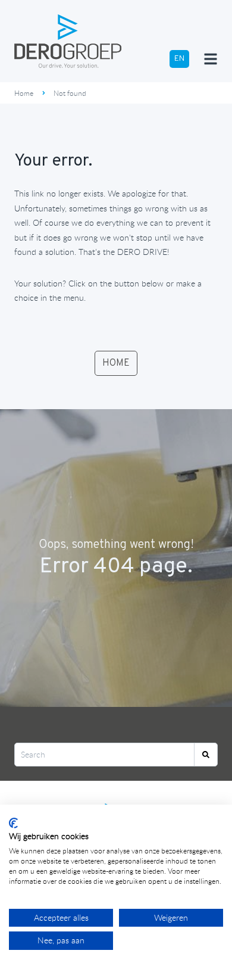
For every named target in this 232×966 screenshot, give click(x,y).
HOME (116, 363)
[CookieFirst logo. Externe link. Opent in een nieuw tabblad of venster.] (13, 823)
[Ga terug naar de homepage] (67, 41)
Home (23, 93)
